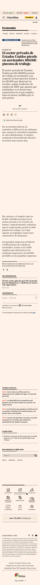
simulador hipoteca (20, 492)
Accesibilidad (8, 568)
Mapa (14, 568)
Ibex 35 (5, 13)
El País (35, 22)
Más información (7, 307)
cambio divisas (20, 500)
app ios (20, 509)
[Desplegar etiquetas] (36, 297)
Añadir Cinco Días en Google (14, 120)
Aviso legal (18, 563)
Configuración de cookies (13, 565)
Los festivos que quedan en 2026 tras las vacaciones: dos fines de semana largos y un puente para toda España (20, 411)
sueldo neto (32, 492)
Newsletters (23, 568)
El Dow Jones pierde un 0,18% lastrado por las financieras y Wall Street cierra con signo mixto (20, 283)
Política (27, 33)
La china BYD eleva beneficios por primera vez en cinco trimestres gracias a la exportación (19, 403)
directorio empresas (32, 501)
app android (31, 509)
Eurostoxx (12, 460)
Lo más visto (7, 431)
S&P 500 (19, 13)
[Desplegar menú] (3, 17)
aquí (34, 312)
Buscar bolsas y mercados (13, 449)
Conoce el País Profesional (20, 518)
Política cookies (26, 563)
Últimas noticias (9, 388)
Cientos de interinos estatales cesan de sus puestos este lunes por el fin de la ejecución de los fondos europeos (19, 420)
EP (20, 106)
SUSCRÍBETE (29, 17)
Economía (9, 28)
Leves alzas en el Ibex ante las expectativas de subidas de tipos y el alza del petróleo (29, 42)
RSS (17, 568)
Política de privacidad (27, 565)
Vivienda (5, 33)
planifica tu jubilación (8, 501)
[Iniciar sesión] (36, 17)
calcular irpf (8, 492)
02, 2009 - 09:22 (20, 109)
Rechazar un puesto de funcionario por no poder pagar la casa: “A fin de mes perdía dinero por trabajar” (20, 438)
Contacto (11, 563)
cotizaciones (8, 509)
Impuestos (19, 33)
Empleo (12, 33)
